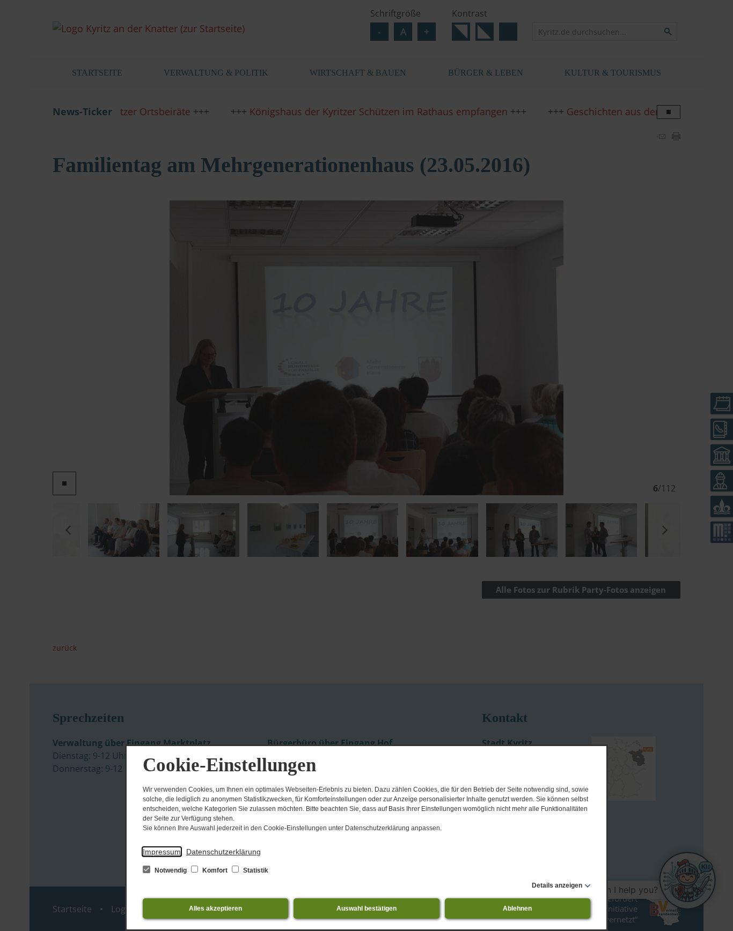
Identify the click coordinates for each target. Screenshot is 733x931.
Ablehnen (517, 908)
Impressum (162, 851)
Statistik (254, 870)
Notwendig (170, 870)
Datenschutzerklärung (223, 851)
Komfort (215, 870)
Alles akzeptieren (215, 908)
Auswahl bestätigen (366, 908)
